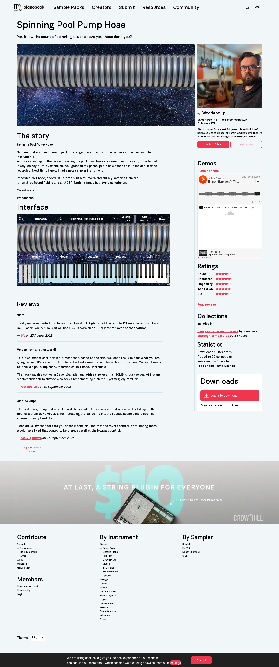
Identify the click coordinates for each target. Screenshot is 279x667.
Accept (201, 660)
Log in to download (224, 395)
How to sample (28, 552)
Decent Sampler (191, 552)
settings (175, 662)
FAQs (23, 556)
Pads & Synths (108, 595)
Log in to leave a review (32, 449)
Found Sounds (108, 611)
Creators (101, 7)
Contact (22, 564)
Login (20, 594)
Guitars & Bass (108, 591)
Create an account (27, 586)
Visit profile (246, 144)
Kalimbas (105, 615)
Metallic (104, 607)
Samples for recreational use (217, 331)
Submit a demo (208, 171)
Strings (104, 580)
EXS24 (186, 548)
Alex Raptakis (30, 386)
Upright (107, 576)
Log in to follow (213, 144)
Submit (127, 7)
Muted (106, 564)
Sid (23, 335)
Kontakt (187, 544)
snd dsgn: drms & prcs (213, 335)
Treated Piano (111, 572)
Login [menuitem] (258, 6)
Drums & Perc (107, 603)
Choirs (103, 584)
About (20, 560)
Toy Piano (108, 568)
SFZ (184, 556)
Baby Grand (109, 548)
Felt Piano (108, 556)
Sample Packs (69, 7)
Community (186, 7)
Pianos (103, 544)
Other (103, 619)
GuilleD (30, 438)
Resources (154, 7)
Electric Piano (110, 552)
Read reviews (207, 304)
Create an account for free (219, 405)
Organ (103, 599)
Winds (103, 588)
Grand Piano (110, 560)
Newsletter (23, 568)
